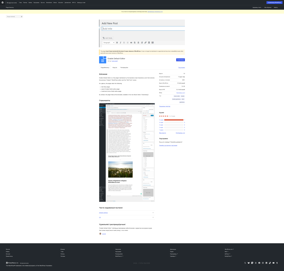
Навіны (7, 251)
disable (182, 96)
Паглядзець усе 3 (180, 92)
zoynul (104, 234)
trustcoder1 (115, 61)
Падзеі (171, 251)
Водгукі (115, 67)
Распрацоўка (124, 67)
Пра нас (8, 249)
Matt (226, 251)
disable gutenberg (176, 99)
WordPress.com (229, 249)
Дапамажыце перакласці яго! (155, 11)
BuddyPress (228, 256)
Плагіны (62, 254)
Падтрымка (181, 67)
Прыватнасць (9, 256)
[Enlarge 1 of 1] (153, 105)
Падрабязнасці (105, 67)
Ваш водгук (162, 133)
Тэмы (62, 251)
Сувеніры (173, 256)
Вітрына (63, 249)
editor (183, 99)
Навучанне (118, 249)
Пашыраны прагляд (164, 106)
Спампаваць (180, 59)
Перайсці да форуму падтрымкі (168, 145)
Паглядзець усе (180, 133)
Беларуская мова (24, 263)
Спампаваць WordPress (274, 2)
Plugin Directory (10, 7)
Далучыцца (173, 249)
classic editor (177, 96)
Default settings (103, 212)
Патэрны (63, 256)
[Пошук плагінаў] (21, 16)
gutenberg (182, 102)
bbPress (227, 254)
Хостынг (8, 254)
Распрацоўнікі (119, 254)
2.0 (100, 217)
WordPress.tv (119, 256)
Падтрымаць (174, 254)
